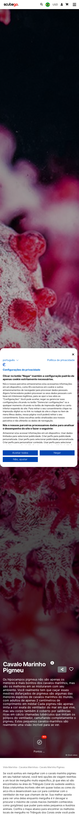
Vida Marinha (10, 767)
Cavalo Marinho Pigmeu (52, 767)
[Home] (11, 5)
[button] (11, 360)
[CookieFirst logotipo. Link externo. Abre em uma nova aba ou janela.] (4, 364)
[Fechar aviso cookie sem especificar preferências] (73, 354)
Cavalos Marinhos (28, 767)
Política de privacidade (61, 360)
